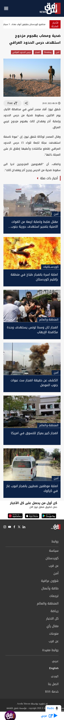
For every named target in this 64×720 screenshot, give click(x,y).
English (54, 669)
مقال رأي (52, 626)
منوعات (54, 634)
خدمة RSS (52, 691)
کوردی (55, 676)
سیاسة (54, 551)
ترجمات (54, 596)
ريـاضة (55, 611)
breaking (48, 52)
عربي (55, 661)
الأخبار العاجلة (54, 25)
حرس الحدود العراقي (21, 52)
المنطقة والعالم (48, 603)
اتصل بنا (53, 684)
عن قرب (54, 566)
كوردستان (52, 558)
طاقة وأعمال (50, 588)
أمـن (57, 52)
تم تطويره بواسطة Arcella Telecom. (32, 704)
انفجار (37, 52)
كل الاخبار (52, 618)
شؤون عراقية (50, 581)
